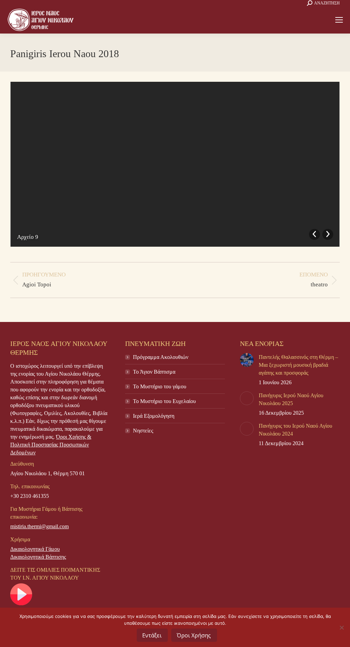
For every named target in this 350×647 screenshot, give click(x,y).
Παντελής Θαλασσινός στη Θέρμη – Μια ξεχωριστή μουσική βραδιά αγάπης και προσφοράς (298, 365)
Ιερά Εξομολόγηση (153, 416)
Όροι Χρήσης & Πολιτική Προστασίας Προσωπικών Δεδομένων (50, 444)
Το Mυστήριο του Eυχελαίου (164, 401)
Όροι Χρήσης (194, 635)
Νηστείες (143, 431)
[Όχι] (341, 627)
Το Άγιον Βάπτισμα (154, 372)
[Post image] (247, 360)
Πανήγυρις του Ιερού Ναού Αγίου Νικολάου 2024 (295, 430)
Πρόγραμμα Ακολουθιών (160, 357)
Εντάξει (152, 635)
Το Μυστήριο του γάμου (159, 386)
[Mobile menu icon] (339, 20)
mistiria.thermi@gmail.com (39, 526)
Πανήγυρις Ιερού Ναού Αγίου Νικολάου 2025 (291, 399)
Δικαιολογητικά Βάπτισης (38, 557)
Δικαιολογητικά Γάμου (35, 549)
